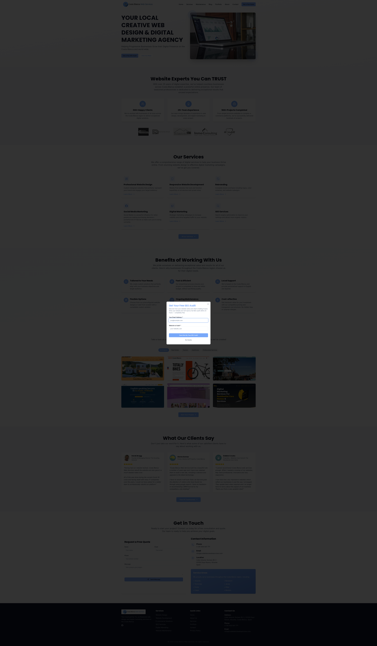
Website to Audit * (175, 325)
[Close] (208, 304)
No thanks (188, 340)
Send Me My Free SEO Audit (188, 335)
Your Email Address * (176, 317)
